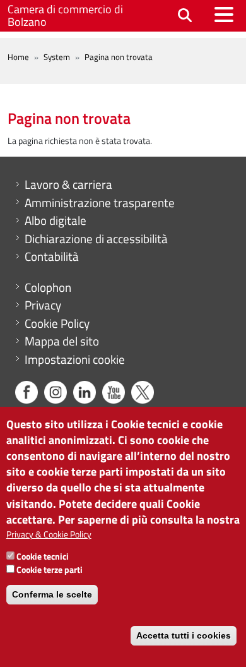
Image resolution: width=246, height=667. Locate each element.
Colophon (48, 287)
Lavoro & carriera (68, 184)
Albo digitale (55, 220)
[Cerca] (184, 16)
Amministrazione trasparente (100, 203)
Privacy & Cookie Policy (48, 534)
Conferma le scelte (52, 594)
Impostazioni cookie (75, 359)
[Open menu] (223, 14)
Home (18, 57)
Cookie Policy (57, 323)
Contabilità (52, 256)
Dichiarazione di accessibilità (96, 239)
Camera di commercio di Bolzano (65, 15)
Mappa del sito (62, 341)
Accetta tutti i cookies (183, 635)
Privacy (43, 305)
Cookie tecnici (42, 556)
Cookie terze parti (49, 569)
